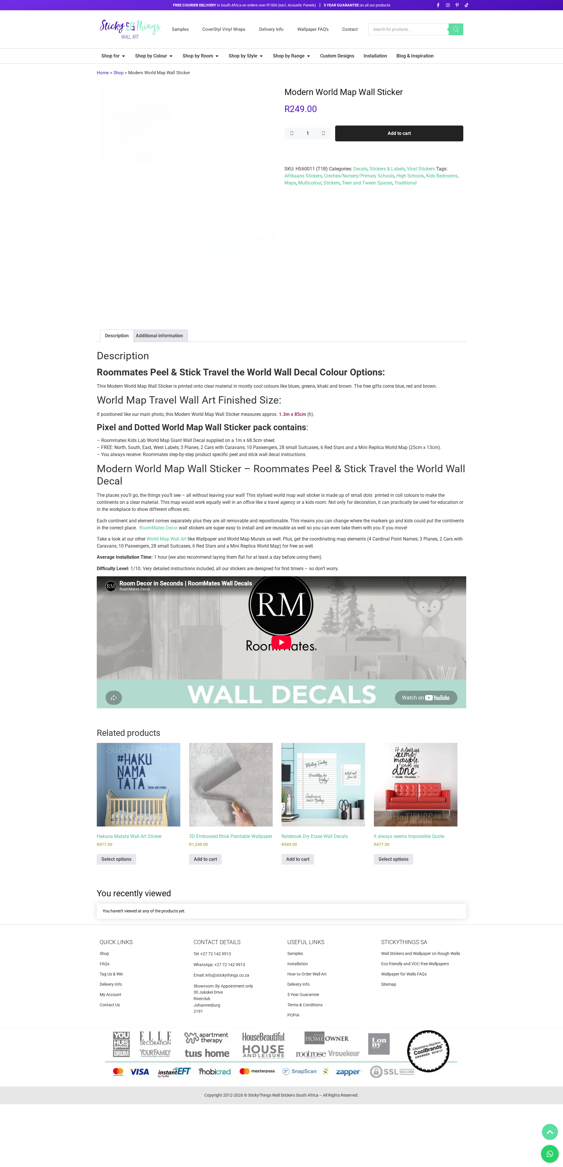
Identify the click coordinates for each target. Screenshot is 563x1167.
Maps (290, 183)
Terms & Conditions (305, 1004)
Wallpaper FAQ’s (313, 29)
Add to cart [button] (205, 859)
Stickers (331, 183)
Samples (180, 29)
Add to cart (399, 133)
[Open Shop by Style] (261, 56)
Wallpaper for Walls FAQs (404, 974)
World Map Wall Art (166, 539)
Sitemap (388, 984)
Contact (350, 29)
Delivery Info (271, 29)
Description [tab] (117, 335)
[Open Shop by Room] (217, 56)
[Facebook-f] (438, 5)
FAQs (104, 963)
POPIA (293, 1015)
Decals (360, 169)
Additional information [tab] (159, 335)
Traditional (405, 183)
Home (103, 72)
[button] (268, 98)
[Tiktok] (466, 5)
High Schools (410, 176)
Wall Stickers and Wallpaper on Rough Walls (420, 953)
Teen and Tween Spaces (367, 183)
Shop (118, 72)
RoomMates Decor (158, 528)
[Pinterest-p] (457, 5)
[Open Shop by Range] (308, 56)
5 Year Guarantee (303, 994)
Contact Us (110, 1004)
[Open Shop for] (123, 56)
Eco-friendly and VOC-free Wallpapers (415, 963)
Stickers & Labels (387, 169)
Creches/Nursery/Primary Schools (359, 176)
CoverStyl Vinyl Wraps (223, 29)
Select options (116, 859)
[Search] (456, 29)
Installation (297, 963)
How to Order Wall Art (307, 974)
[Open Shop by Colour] (171, 56)
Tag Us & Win (111, 974)
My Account (110, 994)
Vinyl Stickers (421, 169)
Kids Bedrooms (441, 176)
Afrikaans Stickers (303, 176)
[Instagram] (447, 5)
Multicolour (309, 183)
